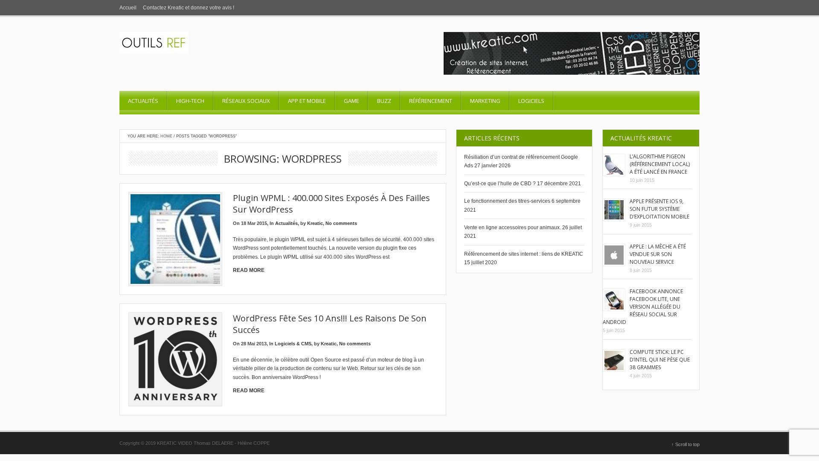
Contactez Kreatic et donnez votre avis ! (188, 8)
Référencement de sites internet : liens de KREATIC (523, 254)
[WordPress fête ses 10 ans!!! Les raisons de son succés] (175, 359)
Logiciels (531, 101)
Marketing (485, 101)
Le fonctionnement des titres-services (507, 201)
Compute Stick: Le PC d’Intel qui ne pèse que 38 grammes (660, 359)
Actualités (143, 101)
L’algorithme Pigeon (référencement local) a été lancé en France (660, 164)
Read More (248, 270)
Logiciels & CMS (293, 343)
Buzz (384, 101)
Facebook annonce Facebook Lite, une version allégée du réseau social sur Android (643, 307)
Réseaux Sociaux (246, 101)
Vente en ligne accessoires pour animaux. (512, 227)
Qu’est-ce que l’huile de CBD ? (500, 184)
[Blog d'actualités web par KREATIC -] (153, 52)
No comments (341, 223)
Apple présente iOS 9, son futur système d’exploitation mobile (659, 209)
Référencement (430, 101)
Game (351, 101)
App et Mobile (307, 101)
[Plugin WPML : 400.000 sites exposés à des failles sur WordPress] (175, 239)
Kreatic (315, 223)
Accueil (127, 8)
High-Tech (190, 101)
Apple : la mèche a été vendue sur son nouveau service (658, 254)
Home (166, 136)
